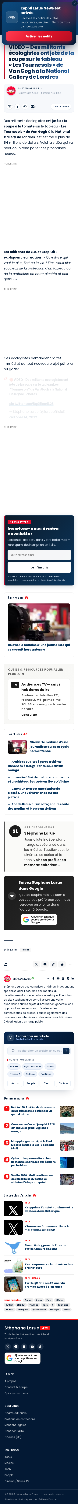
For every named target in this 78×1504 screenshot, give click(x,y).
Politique (46, 1074)
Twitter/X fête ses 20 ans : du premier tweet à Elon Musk (45, 1285)
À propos (10, 1381)
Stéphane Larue (30, 88)
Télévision (63, 1305)
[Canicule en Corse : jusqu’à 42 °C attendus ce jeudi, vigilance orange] (67, 1128)
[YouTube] (58, 978)
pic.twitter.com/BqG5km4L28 (31, 404)
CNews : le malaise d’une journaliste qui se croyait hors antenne (39, 647)
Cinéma (63, 1083)
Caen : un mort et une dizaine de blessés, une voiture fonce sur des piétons (34, 793)
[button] (53, 964)
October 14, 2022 (23, 417)
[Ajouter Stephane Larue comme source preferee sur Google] (39, 919)
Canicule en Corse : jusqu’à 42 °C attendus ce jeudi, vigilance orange (33, 1128)
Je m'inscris (39, 567)
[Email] (33, 107)
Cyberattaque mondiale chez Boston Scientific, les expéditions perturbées (33, 1162)
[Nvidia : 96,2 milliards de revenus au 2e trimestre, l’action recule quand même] (67, 1111)
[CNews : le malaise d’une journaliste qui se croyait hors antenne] (39, 622)
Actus (50, 1066)
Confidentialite (56, 580)
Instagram (23, 1309)
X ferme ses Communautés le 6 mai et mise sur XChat (46, 1228)
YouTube (33, 1305)
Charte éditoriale (16, 1413)
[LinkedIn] (72, 978)
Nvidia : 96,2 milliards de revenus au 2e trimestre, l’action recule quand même (33, 1111)
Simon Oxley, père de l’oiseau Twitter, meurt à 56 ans (45, 1247)
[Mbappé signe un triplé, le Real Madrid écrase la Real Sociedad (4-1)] (67, 1145)
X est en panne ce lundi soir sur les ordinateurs (49, 1266)
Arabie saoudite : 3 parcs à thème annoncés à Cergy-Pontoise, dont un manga (35, 766)
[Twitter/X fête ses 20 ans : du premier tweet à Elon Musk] (13, 1284)
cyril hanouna (32, 1066)
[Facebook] (53, 978)
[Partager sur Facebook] (17, 107)
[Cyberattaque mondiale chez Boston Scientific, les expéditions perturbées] (67, 1162)
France (28, 1300)
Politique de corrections (20, 1419)
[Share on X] (10, 107)
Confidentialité (14, 1431)
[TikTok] (40, 1346)
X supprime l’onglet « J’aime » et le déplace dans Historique (49, 1209)
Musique (54, 1309)
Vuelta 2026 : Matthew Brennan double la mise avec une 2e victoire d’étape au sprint (32, 1179)
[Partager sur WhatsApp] (25, 107)
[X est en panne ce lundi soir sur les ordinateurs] (13, 1265)
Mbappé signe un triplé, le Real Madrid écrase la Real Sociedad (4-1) (32, 1145)
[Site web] (49, 978)
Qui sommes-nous (16, 1393)
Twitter (25, 950)
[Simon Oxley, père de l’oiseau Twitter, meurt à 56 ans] (13, 1246)
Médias (36, 1278)
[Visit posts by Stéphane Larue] (11, 90)
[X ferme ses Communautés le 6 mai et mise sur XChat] (13, 1227)
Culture (30, 1074)
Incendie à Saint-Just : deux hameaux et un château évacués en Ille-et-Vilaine (38, 779)
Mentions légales (15, 1425)
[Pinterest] (68, 978)
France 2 (15, 1074)
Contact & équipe (16, 1387)
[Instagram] (63, 978)
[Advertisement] (39, 206)
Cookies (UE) (13, 1437)
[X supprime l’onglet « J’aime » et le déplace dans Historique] (13, 1208)
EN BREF (14, 1066)
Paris (48, 1300)
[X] (8, 1346)
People (31, 1083)
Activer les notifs (39, 36)
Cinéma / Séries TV (17, 1481)
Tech (47, 1083)
